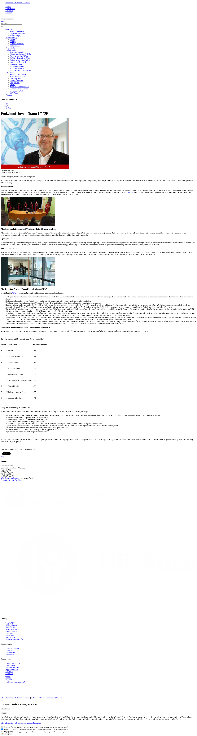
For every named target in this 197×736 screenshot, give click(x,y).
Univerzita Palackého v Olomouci (17, 3)
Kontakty (8, 13)
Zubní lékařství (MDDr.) (19, 56)
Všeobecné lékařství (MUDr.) (20, 54)
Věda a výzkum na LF (18, 74)
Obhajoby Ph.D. (16, 79)
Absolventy (9, 654)
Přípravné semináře (17, 68)
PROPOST (14, 93)
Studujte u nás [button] (10, 50)
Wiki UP (8, 680)
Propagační (8, 732)
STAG (7, 676)
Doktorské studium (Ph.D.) (20, 60)
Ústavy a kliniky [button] (11, 38)
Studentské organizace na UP (16, 682)
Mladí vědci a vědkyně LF (19, 87)
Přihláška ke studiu (17, 66)
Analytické (7, 729)
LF (6, 106)
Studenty (8, 650)
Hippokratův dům (11, 670)
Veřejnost (8, 95)
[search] (2, 26)
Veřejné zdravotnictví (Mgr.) (20, 58)
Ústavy (12, 40)
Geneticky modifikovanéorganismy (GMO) (19, 90)
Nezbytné (7, 727)
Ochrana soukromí (37, 698)
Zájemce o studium (12, 648)
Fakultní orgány (15, 36)
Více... (4, 713)
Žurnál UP (9, 674)
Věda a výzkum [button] (11, 72)
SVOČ (12, 85)
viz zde (130, 192)
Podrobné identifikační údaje (11, 480)
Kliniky (13, 42)
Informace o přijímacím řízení (20, 70)
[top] (2, 700)
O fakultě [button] (8, 29)
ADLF (14, 293)
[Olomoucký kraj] (9, 690)
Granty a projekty (16, 81)
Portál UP (9, 672)
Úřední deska (10, 48)
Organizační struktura (18, 33)
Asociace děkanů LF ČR (14, 639)
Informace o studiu (16, 52)
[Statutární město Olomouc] (6, 696)
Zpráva (8, 108)
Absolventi (9, 11)
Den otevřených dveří (18, 62)
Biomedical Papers (12, 668)
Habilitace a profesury (18, 76)
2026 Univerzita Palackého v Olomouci (15, 698)
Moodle (8, 678)
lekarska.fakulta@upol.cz (10, 478)
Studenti (8, 7)
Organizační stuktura (12, 629)
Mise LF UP (9, 623)
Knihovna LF (15, 46)
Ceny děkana (14, 83)
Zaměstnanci (10, 9)
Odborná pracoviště (17, 44)
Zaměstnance (10, 652)
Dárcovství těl (10, 637)
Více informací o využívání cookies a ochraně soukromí (21, 723)
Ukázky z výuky (16, 64)
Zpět (2, 457)
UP (6, 104)
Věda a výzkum (11, 633)
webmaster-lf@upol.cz (54, 698)
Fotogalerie (9, 635)
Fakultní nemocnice (12, 663)
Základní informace (17, 31)
